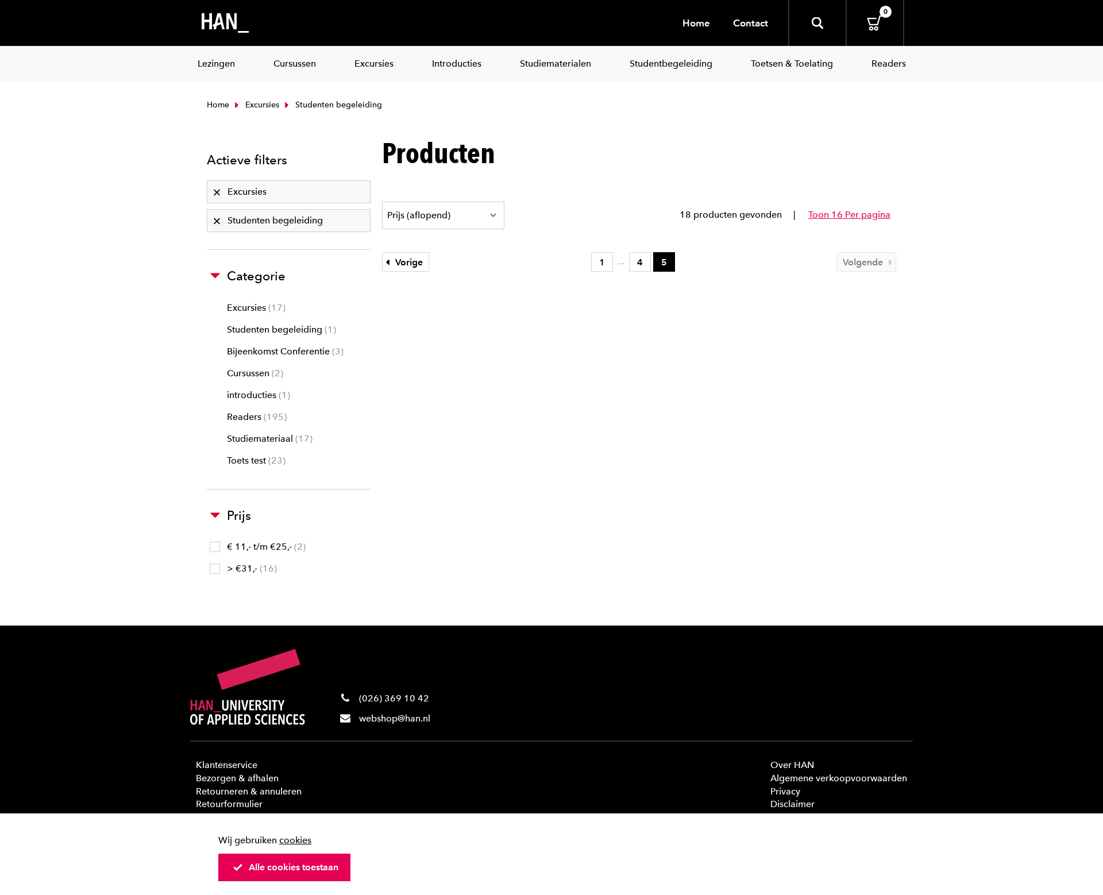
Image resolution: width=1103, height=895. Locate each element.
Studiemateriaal (268, 438)
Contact (750, 23)
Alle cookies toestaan (293, 867)
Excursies (261, 105)
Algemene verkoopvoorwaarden (838, 778)
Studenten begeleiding (280, 329)
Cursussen (253, 373)
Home (696, 23)
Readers (255, 416)
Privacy (785, 791)
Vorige (408, 262)
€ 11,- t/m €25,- (265, 546)
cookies (295, 840)
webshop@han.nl (394, 718)
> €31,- (250, 568)
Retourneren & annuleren (249, 791)
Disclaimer (792, 803)
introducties (257, 394)
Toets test (255, 460)
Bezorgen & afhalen (237, 778)
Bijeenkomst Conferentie (284, 351)
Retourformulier (229, 803)
